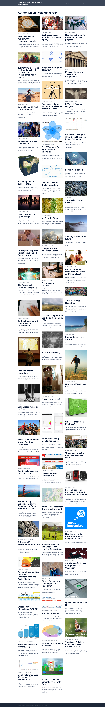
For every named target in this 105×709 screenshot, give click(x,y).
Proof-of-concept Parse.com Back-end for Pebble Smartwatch (76, 492)
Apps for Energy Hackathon (72, 301)
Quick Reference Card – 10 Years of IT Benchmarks (29, 677)
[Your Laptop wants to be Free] (29, 393)
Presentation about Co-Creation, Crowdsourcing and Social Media (29, 575)
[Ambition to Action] (52, 602)
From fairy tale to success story (26, 182)
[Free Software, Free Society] (76, 324)
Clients (63, 3)
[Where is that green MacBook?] (76, 407)
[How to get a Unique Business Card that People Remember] (76, 518)
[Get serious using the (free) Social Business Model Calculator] (76, 123)
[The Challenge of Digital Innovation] (52, 171)
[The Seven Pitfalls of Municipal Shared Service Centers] (76, 627)
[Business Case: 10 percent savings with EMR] (52, 666)
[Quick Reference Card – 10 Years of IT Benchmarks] (29, 664)
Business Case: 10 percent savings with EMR (51, 681)
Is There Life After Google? (73, 105)
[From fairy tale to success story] (29, 165)
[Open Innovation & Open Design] (29, 202)
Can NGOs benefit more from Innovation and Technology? (75, 271)
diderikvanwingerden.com (30, 2)
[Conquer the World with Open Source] (52, 236)
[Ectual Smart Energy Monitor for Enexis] (52, 422)
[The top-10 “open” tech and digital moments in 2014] (52, 304)
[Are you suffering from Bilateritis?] (52, 56)
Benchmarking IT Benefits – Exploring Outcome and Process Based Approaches (28, 505)
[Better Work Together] (76, 158)
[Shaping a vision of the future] (76, 223)
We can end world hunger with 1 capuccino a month (27, 38)
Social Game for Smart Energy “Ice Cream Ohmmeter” (28, 441)
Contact (84, 3)
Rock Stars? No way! (51, 352)
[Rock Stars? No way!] (52, 339)
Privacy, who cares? (51, 399)
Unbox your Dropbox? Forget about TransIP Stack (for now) (28, 252)
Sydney (45, 705)
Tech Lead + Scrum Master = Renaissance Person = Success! (52, 106)
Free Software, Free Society (74, 338)
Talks (72, 3)
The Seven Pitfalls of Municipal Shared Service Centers (74, 644)
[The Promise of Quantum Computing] (29, 274)
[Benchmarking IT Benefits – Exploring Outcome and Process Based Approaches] (29, 490)
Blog (80, 3)
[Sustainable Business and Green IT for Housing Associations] (52, 530)
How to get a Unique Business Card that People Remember (74, 536)
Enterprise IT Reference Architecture (29, 543)
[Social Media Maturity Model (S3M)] (29, 630)
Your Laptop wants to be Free (28, 408)
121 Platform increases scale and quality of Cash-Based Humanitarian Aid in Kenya (28, 72)
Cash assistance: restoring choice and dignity (51, 37)
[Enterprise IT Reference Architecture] (28, 529)
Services (68, 3)
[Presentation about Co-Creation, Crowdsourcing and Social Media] (29, 562)
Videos (76, 3)
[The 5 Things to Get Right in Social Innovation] (52, 131)
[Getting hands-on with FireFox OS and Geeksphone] (29, 308)
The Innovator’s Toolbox (49, 284)
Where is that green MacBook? (74, 423)
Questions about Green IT (76, 603)
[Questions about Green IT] (76, 588)
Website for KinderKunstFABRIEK (28, 608)
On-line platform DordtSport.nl (49, 474)
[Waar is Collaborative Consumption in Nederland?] (52, 569)
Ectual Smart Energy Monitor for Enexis (51, 439)
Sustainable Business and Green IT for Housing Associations (52, 546)
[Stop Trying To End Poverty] (76, 188)
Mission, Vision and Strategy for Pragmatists (74, 74)
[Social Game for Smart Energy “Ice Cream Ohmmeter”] (29, 427)
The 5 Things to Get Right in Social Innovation (51, 149)
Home (56, 3)
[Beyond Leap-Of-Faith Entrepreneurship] (29, 95)
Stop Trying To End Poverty (74, 201)
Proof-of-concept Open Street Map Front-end (52, 508)
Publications (29, 498)
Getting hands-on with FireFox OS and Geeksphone (28, 323)
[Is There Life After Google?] (76, 93)
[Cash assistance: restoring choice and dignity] (52, 22)
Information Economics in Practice (52, 644)
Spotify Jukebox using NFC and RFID (28, 472)
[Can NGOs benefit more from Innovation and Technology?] (76, 257)
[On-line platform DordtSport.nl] (52, 461)
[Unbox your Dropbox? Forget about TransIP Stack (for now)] (29, 237)
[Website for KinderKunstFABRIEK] (29, 596)
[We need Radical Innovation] (29, 351)
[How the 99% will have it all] (76, 364)
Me (59, 3)
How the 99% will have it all (75, 385)
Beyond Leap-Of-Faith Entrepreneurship (28, 108)
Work (51, 435)
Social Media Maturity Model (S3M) (28, 645)
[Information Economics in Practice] (52, 631)
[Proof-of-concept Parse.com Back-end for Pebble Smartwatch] (76, 476)
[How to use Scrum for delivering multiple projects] (76, 23)
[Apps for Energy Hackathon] (76, 291)
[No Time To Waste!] (52, 205)
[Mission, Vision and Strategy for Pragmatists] (76, 59)
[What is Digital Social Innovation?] (29, 129)
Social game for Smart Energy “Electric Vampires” (75, 565)
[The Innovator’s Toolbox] (52, 270)
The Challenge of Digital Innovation (50, 183)
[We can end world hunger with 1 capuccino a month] (29, 23)
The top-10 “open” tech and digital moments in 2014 (52, 317)
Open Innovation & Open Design (26, 215)
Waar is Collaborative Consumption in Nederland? (51, 583)
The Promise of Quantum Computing (27, 286)
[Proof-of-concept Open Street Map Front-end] (52, 495)
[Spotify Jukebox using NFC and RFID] (29, 460)
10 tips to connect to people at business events (74, 455)
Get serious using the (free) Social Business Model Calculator (75, 136)
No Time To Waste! (50, 218)
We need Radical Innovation (25, 372)
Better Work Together (75, 170)
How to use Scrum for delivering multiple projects (75, 37)
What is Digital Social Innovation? (27, 142)
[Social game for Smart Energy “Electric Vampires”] (76, 553)
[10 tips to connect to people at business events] (76, 441)
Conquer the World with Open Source (50, 249)
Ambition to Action (50, 613)
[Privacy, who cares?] (52, 379)
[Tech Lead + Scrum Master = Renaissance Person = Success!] (52, 90)
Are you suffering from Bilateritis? (52, 68)
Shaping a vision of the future (76, 237)
